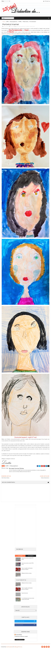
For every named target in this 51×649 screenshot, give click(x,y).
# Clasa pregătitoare (14, 465)
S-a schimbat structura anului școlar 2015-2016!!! (28, 599)
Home (4, 21)
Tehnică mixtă (25, 21)
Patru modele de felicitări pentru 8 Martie (27, 569)
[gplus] (47, 1)
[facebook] (45, 1)
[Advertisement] (25, 526)
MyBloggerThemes (18, 646)
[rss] (49, 1)
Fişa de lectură (25, 593)
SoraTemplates (9, 646)
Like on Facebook (19, 624)
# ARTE (6, 465)
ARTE (7, 21)
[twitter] (44, 1)
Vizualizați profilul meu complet (21, 636)
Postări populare (20, 556)
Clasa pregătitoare (13, 21)
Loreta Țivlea (19, 634)
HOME (20, 21)
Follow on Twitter (19, 621)
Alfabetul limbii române (27, 573)
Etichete (30, 555)
